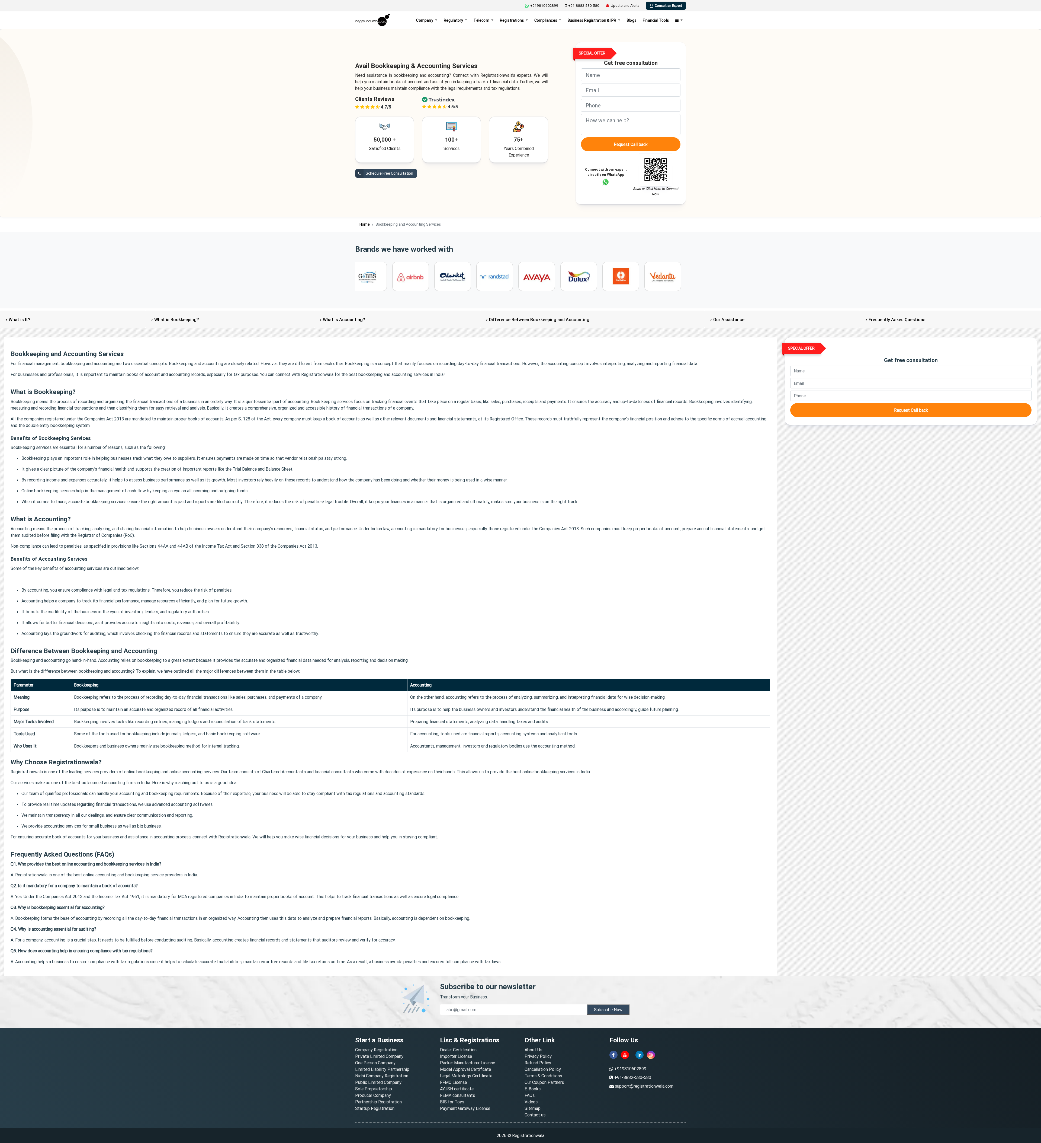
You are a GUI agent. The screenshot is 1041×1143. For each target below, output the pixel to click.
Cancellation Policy (543, 1069)
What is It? (19, 319)
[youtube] (625, 1055)
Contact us (535, 1115)
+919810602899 (544, 5)
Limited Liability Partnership (382, 1069)
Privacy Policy (538, 1056)
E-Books (533, 1088)
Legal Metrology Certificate (466, 1075)
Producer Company (373, 1095)
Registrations (512, 20)
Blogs (631, 20)
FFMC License (453, 1082)
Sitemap (533, 1108)
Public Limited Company (378, 1082)
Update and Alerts (625, 5)
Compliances (546, 20)
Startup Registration (374, 1108)
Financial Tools (656, 20)
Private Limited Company (379, 1056)
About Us (533, 1049)
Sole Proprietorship (373, 1088)
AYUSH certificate (457, 1088)
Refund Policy (538, 1062)
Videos (531, 1101)
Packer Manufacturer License (467, 1062)
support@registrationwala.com (644, 1086)
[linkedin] (639, 1055)
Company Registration (376, 1049)
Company (425, 20)
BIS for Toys (452, 1101)
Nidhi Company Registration (381, 1075)
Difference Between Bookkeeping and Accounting (539, 319)
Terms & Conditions (543, 1075)
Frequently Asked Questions (897, 319)
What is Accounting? (344, 319)
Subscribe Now (608, 1009)
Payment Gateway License (465, 1108)
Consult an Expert (668, 5)
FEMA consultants (457, 1095)
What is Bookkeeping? (176, 319)
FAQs (530, 1095)
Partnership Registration (378, 1101)
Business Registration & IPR (592, 20)
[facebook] (613, 1055)
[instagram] (651, 1055)
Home (364, 224)
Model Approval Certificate (465, 1069)
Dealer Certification (458, 1049)
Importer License (456, 1056)
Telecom (482, 20)
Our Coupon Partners (544, 1082)
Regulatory (454, 20)
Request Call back (631, 144)
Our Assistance (728, 319)
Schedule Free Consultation (389, 173)
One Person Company (375, 1062)
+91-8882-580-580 (583, 5)
